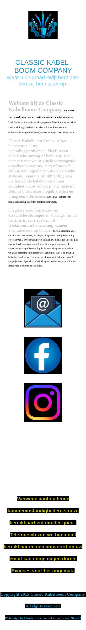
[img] (43, 25)
